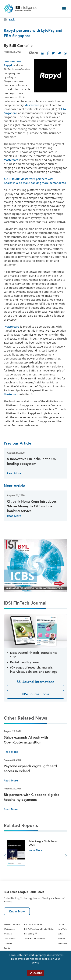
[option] (35, 856)
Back (12, 19)
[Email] (59, 53)
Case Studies (10, 938)
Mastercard (31, 105)
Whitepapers (9, 929)
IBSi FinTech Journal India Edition (39, 929)
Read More (14, 473)
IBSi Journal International (35, 682)
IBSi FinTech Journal (33, 924)
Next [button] (66, 856)
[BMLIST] (33, 565)
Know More (35, 850)
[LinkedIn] (43, 53)
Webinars (8, 933)
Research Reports (12, 924)
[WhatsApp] (65, 53)
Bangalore (62, 943)
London (61, 924)
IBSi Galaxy (30, 933)
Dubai (60, 933)
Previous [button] (5, 856)
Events (7, 948)
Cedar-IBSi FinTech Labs (34, 938)
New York (62, 929)
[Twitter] (53, 53)
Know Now (17, 911)
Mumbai (61, 938)
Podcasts (8, 943)
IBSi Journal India (35, 694)
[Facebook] (47, 53)
